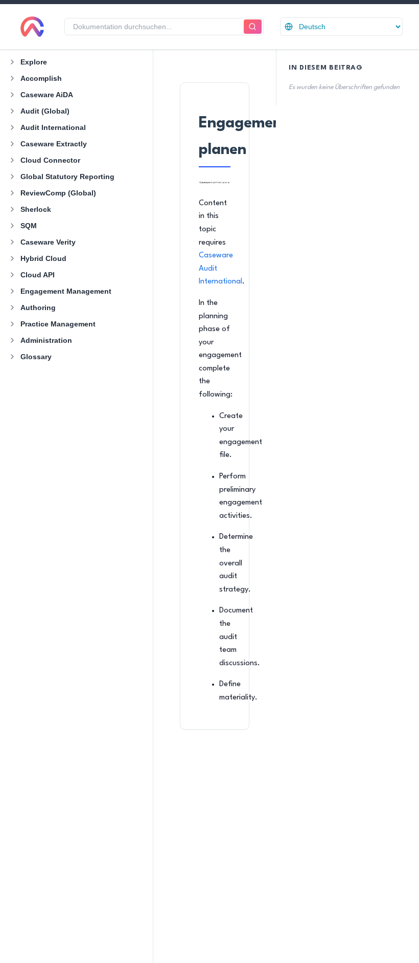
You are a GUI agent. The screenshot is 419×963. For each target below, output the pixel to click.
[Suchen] (253, 26)
